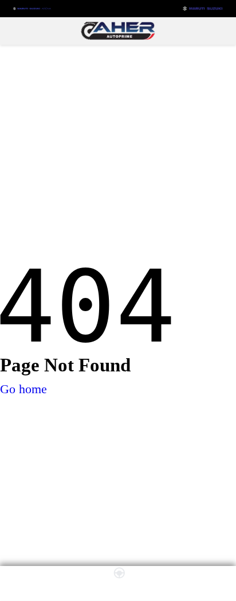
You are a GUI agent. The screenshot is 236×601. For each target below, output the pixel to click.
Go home (23, 389)
